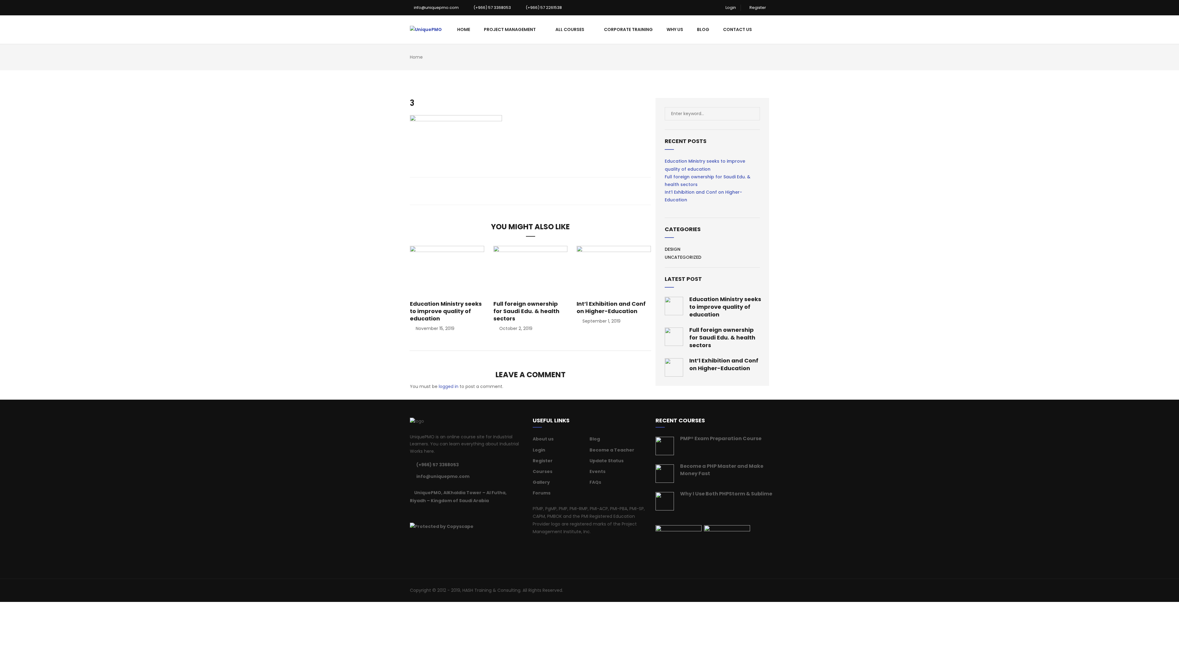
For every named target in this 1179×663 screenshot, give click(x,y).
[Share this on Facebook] (518, 190)
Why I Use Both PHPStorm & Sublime (726, 493)
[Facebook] (412, 513)
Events (597, 471)
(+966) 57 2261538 (543, 7)
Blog (703, 29)
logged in (448, 386)
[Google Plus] (435, 513)
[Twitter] (419, 513)
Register (757, 7)
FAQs (595, 482)
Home (463, 29)
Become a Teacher (612, 450)
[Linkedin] (427, 513)
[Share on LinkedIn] (543, 190)
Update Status (607, 461)
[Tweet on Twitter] (526, 190)
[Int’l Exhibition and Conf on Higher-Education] (614, 270)
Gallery (541, 482)
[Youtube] (450, 513)
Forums (542, 493)
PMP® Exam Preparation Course (720, 438)
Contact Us (737, 29)
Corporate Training (628, 29)
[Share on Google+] (534, 190)
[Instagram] (442, 513)
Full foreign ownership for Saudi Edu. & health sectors (526, 311)
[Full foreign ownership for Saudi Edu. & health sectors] (530, 270)
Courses (542, 471)
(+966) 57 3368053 (492, 7)
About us (543, 439)
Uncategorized (683, 257)
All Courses (569, 29)
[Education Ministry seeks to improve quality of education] (447, 270)
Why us (675, 29)
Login (730, 7)
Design (672, 249)
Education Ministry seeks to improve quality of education (446, 311)
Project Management (510, 29)
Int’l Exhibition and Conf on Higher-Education (611, 307)
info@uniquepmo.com (436, 7)
